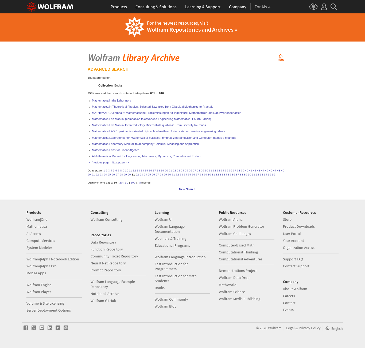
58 (121, 174)
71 (173, 174)
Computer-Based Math (237, 245)
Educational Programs (172, 245)
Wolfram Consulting (106, 219)
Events (288, 309)
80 (209, 174)
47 (274, 170)
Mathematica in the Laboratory (111, 100)
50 (89, 174)
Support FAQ (293, 259)
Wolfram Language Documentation (170, 229)
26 (190, 170)
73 (181, 174)
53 (101, 174)
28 (198, 170)
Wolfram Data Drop (234, 277)
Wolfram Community (171, 299)
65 (149, 174)
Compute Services (40, 240)
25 (186, 170)
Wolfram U (163, 219)
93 (261, 174)
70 (169, 174)
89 (245, 174)
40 (246, 170)
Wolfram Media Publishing (239, 298)
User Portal (292, 233)
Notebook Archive (105, 293)
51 (93, 174)
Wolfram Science (232, 291)
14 (142, 170)
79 (205, 174)
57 (117, 174)
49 (282, 170)
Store (287, 219)
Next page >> (120, 162)
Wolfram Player (38, 291)
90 (249, 174)
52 (97, 174)
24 (182, 170)
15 (146, 170)
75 (189, 174)
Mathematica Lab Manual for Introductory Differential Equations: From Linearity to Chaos (149, 125)
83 (221, 174)
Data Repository (103, 242)
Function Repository (107, 249)
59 (125, 174)
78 (201, 174)
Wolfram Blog (165, 306)
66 (153, 174)
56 (113, 174)
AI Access (33, 233)
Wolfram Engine (39, 284)
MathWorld (227, 284)
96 (273, 174)
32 (214, 170)
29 (202, 170)
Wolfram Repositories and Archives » (192, 29)
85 (229, 174)
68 (161, 174)
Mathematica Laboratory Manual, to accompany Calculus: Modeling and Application (145, 143)
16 (150, 170)
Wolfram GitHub (103, 300)
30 (206, 170)
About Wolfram (295, 288)
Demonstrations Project (238, 270)
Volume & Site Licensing (45, 303)
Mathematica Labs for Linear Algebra (115, 150)
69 (165, 174)
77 (197, 174)
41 (250, 170)
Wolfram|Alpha (231, 219)
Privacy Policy (310, 327)
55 (109, 174)
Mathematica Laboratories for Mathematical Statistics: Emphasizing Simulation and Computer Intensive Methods (164, 137)
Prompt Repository (106, 270)
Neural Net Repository (108, 263)
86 (233, 174)
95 (269, 174)
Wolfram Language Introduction (180, 257)
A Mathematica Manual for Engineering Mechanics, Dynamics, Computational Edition (146, 156)
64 (145, 174)
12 (134, 170)
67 (157, 174)
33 (218, 170)
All (139, 182)
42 (254, 170)
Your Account (293, 240)
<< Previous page (99, 162)
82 (217, 174)
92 (257, 174)
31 (210, 170)
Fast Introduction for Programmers (171, 266)
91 (253, 174)
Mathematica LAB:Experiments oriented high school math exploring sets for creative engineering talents (158, 131)
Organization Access (298, 247)
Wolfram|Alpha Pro (41, 266)
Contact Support (296, 266)
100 (133, 182)
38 (238, 170)
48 (278, 170)
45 (266, 170)
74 (185, 174)
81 (213, 174)
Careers (289, 295)
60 (129, 174)
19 (162, 170)
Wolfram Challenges (235, 233)
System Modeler (39, 247)
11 (130, 170)
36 (230, 170)
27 (194, 170)
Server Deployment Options (48, 310)
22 (174, 170)
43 (258, 170)
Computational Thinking (238, 252)
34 (222, 170)
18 (158, 170)
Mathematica (36, 226)
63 (141, 174)
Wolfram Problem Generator (241, 226)
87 (237, 174)
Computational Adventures (240, 259)
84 (225, 174)
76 (193, 174)
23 (178, 170)
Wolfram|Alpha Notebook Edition (52, 259)
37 (234, 170)
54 (105, 174)
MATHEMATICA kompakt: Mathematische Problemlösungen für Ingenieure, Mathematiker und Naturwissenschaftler (166, 112)
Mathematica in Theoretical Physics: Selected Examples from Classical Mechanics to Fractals (152, 106)
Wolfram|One (36, 219)
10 (126, 170)
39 (242, 170)
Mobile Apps (36, 273)
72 (177, 174)
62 (137, 174)
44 (262, 170)
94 (265, 174)
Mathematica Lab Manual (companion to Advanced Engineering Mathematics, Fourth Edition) (151, 119)
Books (160, 287)
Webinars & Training (170, 238)
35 (226, 170)
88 (241, 174)
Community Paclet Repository (114, 256)
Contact (289, 302)
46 (270, 170)
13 (138, 170)
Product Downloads (299, 226)
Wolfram (275, 327)
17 (154, 170)
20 (166, 170)
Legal (290, 327)
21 (170, 170)
